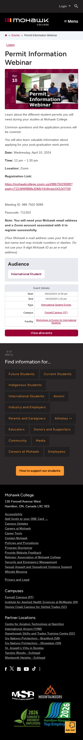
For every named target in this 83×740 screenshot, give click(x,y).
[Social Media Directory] (39, 669)
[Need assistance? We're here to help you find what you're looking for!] (70, 727)
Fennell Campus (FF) (56, 312)
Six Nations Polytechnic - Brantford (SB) (32, 638)
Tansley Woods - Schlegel (22, 653)
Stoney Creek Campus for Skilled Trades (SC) (36, 607)
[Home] (27, 21)
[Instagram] (19, 669)
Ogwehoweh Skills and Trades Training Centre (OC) (40, 633)
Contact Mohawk (16, 538)
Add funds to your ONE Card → (26, 519)
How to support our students (39, 471)
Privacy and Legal (17, 579)
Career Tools (13, 533)
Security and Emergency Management (31, 562)
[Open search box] (74, 6)
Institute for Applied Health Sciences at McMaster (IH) (41, 602)
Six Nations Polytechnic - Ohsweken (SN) (33, 643)
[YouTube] (26, 669)
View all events (41, 333)
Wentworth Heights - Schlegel (25, 657)
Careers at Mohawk (18, 528)
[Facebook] (6, 669)
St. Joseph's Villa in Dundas (24, 648)
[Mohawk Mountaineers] (50, 699)
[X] (12, 669)
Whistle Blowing (16, 571)
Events (16, 35)
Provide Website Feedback (23, 552)
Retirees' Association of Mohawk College (33, 557)
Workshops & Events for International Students (56, 321)
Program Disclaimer (18, 548)
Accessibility (13, 514)
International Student (26, 274)
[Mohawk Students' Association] (23, 699)
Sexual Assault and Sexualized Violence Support (38, 567)
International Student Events (56, 304)
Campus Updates (16, 523)
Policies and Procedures (22, 543)
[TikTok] (34, 669)
